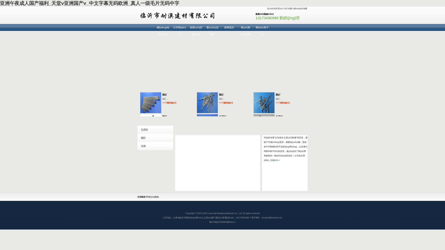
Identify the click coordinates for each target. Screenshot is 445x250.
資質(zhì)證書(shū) (196, 28)
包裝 (143, 146)
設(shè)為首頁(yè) (275, 8)
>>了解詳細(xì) (169, 103)
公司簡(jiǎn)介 (179, 28)
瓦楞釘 (144, 129)
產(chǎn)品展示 (213, 28)
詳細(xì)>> (275, 160)
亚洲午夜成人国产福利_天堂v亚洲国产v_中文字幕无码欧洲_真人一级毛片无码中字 (89, 3)
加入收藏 (288, 8)
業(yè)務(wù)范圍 (245, 28)
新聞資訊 (229, 27)
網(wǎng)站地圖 (300, 8)
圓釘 (164, 94)
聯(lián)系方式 (262, 28)
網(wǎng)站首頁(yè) (163, 28)
